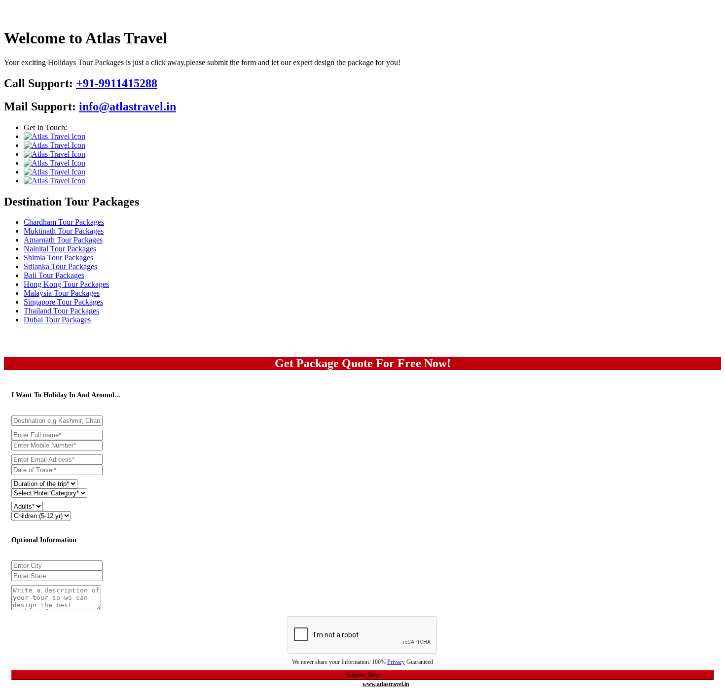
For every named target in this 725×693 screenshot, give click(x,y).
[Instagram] (54, 154)
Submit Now (362, 675)
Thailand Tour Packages (61, 311)
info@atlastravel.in (127, 106)
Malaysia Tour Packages (62, 293)
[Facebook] (54, 136)
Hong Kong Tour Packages (66, 284)
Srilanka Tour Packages (60, 266)
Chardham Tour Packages (64, 222)
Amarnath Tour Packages (63, 240)
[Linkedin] (54, 172)
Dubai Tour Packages (57, 319)
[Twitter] (54, 145)
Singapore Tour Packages (63, 302)
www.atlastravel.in (385, 684)
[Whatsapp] (54, 180)
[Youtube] (54, 163)
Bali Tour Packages (54, 275)
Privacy (396, 661)
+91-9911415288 (116, 83)
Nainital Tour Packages (60, 248)
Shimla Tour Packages (58, 257)
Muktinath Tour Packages (64, 231)
